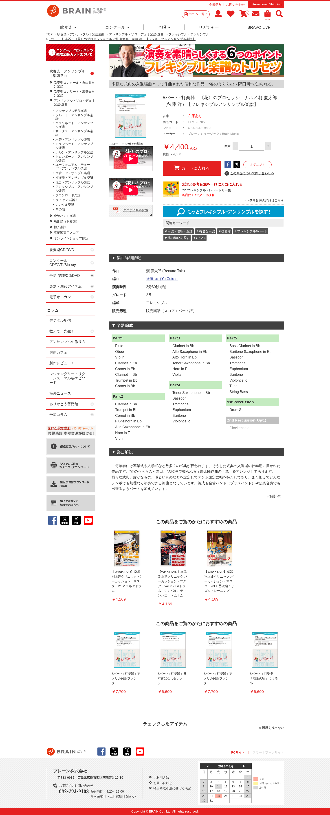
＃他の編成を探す (176, 238)
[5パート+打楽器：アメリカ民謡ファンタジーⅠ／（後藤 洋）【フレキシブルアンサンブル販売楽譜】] (127, 650)
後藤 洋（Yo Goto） (162, 279)
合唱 (162, 27)
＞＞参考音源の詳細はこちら (263, 200)
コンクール (115, 27)
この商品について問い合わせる (250, 173)
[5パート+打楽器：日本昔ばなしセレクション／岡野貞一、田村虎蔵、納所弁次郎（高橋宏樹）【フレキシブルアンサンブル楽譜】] (173, 650)
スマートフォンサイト (268, 752)
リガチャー (209, 27)
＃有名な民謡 (205, 231)
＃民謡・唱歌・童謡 (178, 231)
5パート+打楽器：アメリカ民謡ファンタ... (126, 678)
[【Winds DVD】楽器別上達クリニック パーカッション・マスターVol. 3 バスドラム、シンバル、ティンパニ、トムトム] (173, 548)
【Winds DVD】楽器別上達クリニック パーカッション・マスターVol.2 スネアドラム (126, 581)
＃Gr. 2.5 (199, 238)
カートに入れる (195, 168)
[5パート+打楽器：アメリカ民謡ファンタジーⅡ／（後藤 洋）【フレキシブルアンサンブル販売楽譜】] (219, 650)
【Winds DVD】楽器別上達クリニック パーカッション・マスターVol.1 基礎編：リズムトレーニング (219, 581)
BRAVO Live (258, 27)
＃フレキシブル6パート (250, 231)
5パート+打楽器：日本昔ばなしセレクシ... (172, 678)
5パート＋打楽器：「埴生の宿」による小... (264, 678)
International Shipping (266, 4)
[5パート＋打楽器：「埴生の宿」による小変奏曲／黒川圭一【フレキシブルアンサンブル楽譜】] (265, 650)
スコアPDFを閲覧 (135, 210)
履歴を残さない (273, 728)
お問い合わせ (235, 4)
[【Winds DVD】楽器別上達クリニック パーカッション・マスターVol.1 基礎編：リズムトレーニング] (220, 548)
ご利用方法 (161, 777)
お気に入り (258, 164)
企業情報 (215, 4)
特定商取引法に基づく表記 (172, 788)
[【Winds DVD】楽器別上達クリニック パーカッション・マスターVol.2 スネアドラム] (127, 548)
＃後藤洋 (224, 231)
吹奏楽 (66, 27)
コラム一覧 (197, 14)
